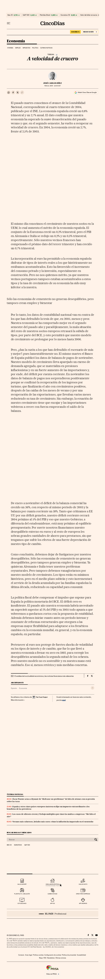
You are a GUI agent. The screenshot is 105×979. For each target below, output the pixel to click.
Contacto (21, 955)
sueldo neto (83, 884)
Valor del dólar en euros (88, 15)
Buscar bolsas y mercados (19, 833)
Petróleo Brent (45, 15)
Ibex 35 (10, 15)
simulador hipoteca (52, 884)
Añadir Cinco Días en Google (87, 92)
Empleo (18, 48)
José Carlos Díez (52, 83)
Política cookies (38, 955)
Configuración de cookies (52, 955)
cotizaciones (22, 903)
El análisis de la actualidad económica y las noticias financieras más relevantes (44, 676)
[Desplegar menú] (8, 23)
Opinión (14, 688)
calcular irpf (22, 884)
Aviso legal (28, 955)
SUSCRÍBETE (75, 32)
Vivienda (10, 48)
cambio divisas (52, 894)
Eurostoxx (18, 845)
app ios (52, 903)
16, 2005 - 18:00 (52, 86)
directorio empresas (83, 894)
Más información (17, 700)
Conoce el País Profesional (52, 914)
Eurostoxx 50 (65, 15)
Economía (16, 41)
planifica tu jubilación (22, 894)
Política (35, 48)
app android (83, 903)
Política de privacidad (69, 955)
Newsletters (51, 958)
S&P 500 (26, 15)
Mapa (41, 958)
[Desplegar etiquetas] (92, 688)
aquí (64, 700)
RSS (45, 958)
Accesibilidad (81, 955)
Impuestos (26, 48)
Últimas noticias (46, 48)
